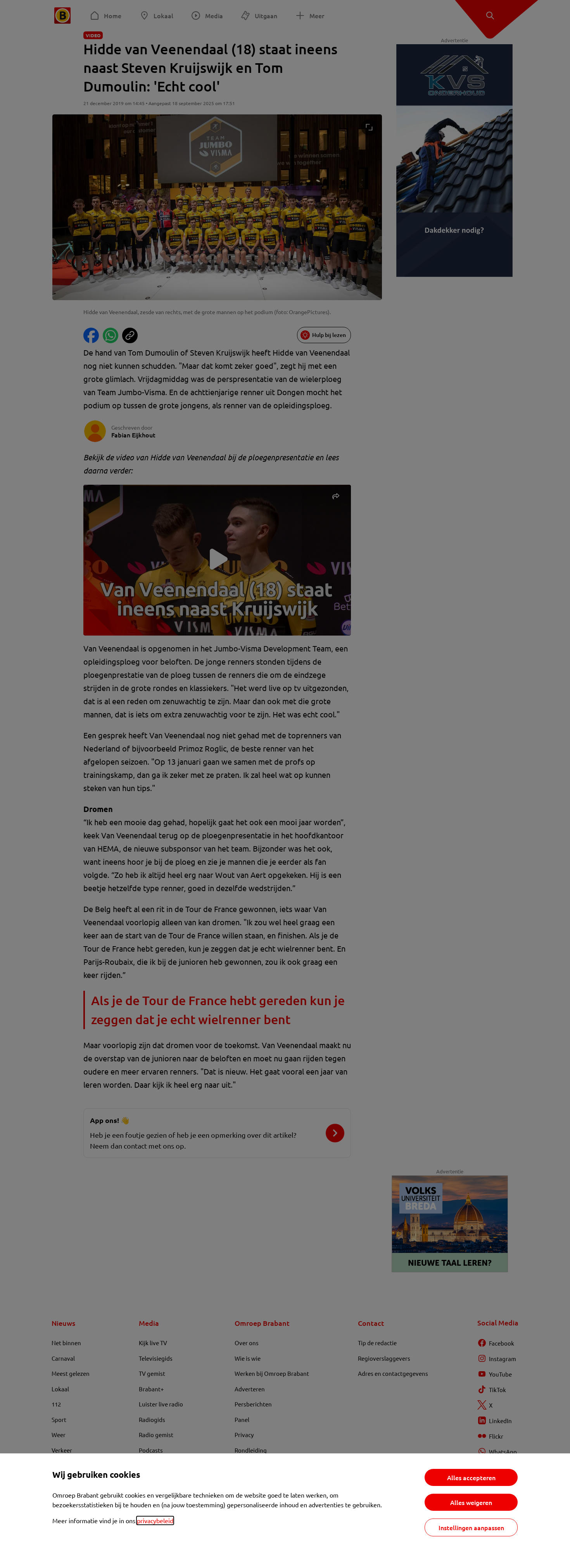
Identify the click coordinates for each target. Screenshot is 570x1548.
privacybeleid (155, 1520)
